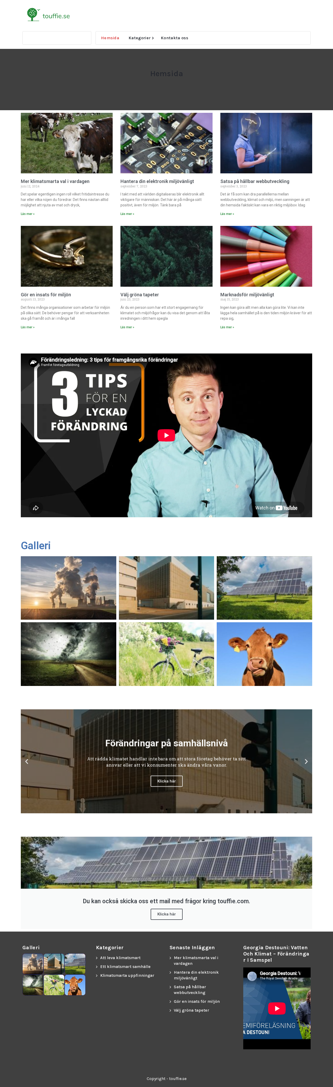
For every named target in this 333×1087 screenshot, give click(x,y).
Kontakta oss (175, 37)
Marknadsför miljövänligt (247, 294)
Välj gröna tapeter (139, 294)
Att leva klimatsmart (120, 957)
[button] (26, 761)
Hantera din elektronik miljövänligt (157, 181)
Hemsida (110, 37)
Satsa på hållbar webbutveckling (254, 181)
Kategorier (140, 37)
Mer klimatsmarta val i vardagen (55, 181)
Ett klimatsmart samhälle (125, 966)
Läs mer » (28, 214)
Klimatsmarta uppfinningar (127, 975)
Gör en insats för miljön (46, 294)
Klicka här (166, 914)
